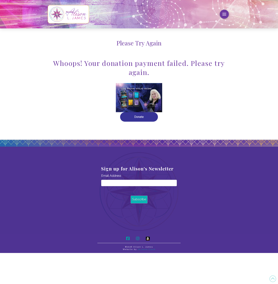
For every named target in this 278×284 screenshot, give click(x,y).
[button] (224, 14)
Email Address (111, 175)
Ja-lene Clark (146, 249)
